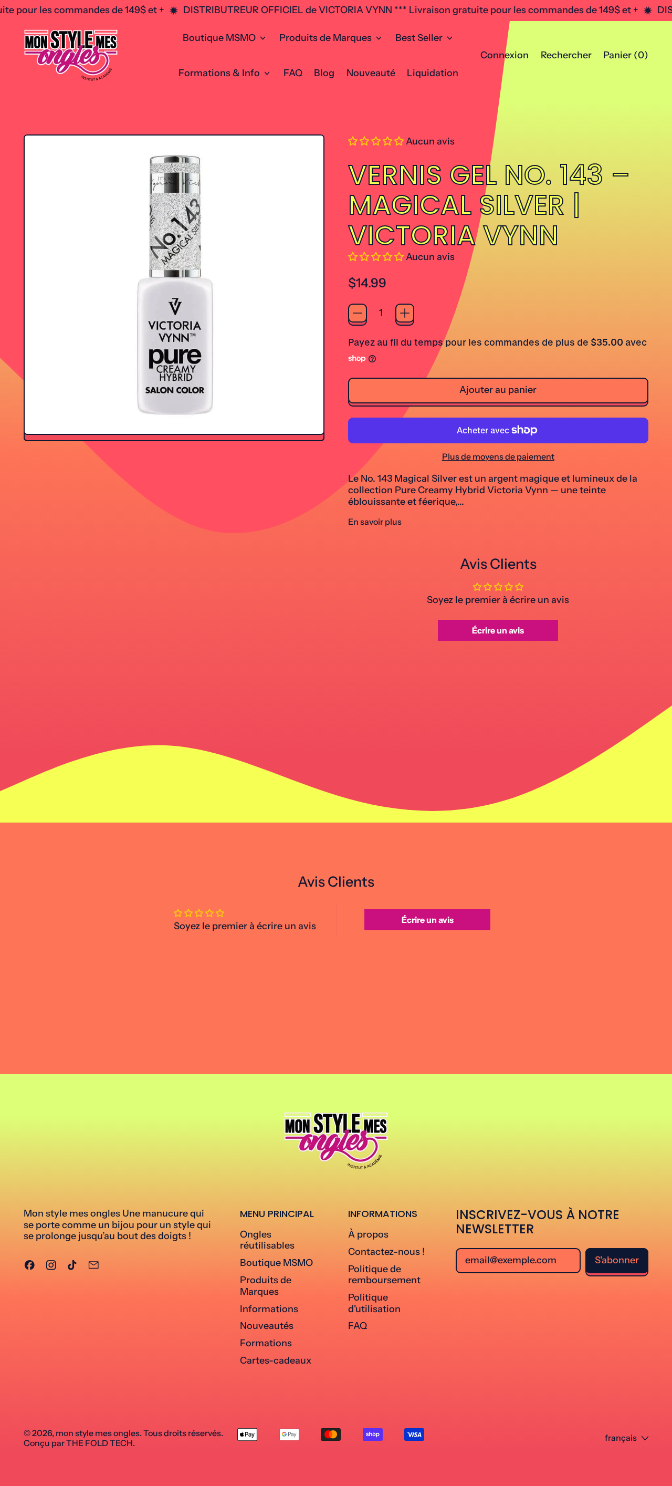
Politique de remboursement (384, 1274)
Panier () (625, 57)
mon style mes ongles (98, 1433)
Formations (266, 1343)
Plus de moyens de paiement (498, 457)
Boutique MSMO (276, 1263)
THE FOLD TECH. (100, 1443)
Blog (324, 73)
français (621, 1437)
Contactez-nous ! (386, 1252)
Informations (269, 1309)
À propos (368, 1234)
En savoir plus (375, 522)
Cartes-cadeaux (275, 1360)
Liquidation (432, 73)
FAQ (293, 73)
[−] (357, 313)
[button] (565, 56)
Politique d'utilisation (374, 1303)
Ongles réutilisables (267, 1240)
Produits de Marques (265, 1285)
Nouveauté (370, 73)
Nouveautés (266, 1326)
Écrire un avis (498, 630)
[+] (404, 313)
